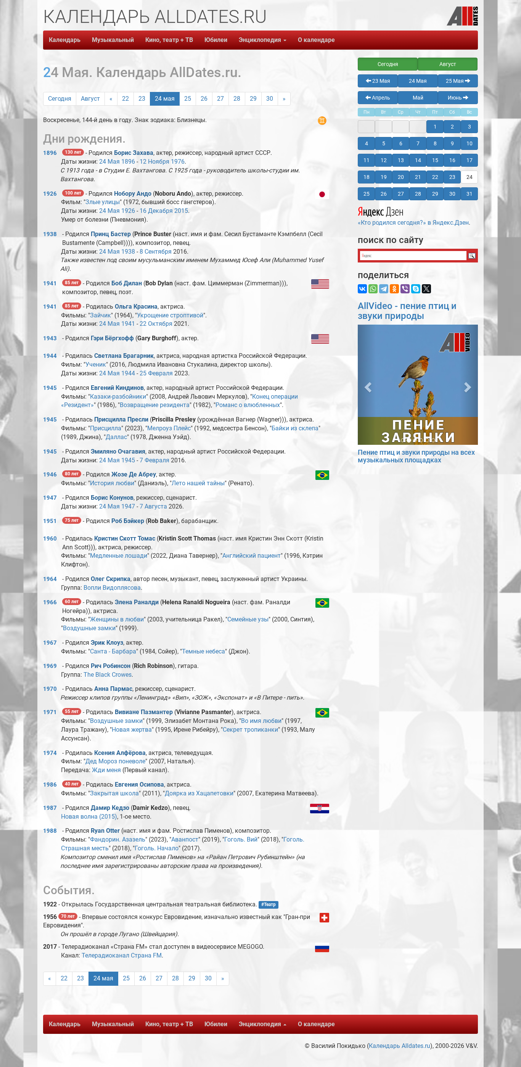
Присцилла (105, 428)
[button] (367, 385)
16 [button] (452, 160)
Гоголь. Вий (240, 839)
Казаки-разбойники (118, 396)
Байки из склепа (295, 428)
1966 (50, 602)
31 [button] (469, 194)
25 (187, 98)
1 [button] (435, 127)
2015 (181, 210)
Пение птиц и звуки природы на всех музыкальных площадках (416, 456)
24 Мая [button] (418, 81)
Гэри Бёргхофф (112, 338)
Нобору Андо (132, 193)
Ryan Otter (105, 830)
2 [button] (452, 127)
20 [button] (401, 177)
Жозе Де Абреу (133, 474)
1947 (50, 497)
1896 (50, 153)
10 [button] (469, 143)
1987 (50, 808)
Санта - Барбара (113, 651)
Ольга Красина (136, 306)
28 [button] (418, 194)
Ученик (95, 364)
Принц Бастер (111, 234)
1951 (50, 521)
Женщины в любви (117, 619)
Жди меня (106, 770)
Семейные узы (248, 619)
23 (141, 98)
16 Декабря (156, 210)
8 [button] (435, 143)
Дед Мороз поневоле (115, 761)
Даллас (116, 437)
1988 (50, 830)
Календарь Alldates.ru (399, 1045)
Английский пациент (251, 555)
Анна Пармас (113, 688)
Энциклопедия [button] (261, 39)
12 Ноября (154, 161)
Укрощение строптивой (170, 315)
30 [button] (452, 194)
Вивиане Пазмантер (144, 712)
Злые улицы (102, 202)
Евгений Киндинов (117, 387)
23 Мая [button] (380, 81)
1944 (50, 355)
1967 (50, 642)
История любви (112, 483)
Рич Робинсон (110, 665)
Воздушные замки (89, 628)
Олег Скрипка (110, 579)
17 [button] (469, 160)
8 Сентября (156, 251)
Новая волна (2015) (89, 816)
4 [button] (366, 143)
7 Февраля (154, 460)
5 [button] (383, 143)
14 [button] (418, 160)
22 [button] (435, 177)
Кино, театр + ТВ (169, 39)
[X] (426, 288)
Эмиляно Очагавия (118, 451)
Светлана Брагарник (124, 355)
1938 (50, 234)
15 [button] (435, 160)
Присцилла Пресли (121, 419)
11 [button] (366, 160)
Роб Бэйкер (127, 521)
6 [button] (400, 143)
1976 (178, 161)
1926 (50, 193)
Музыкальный (113, 39)
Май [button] (418, 98)
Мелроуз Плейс (169, 428)
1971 (50, 712)
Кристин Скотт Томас (124, 538)
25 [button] (366, 194)
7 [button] (418, 143)
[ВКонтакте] (362, 288)
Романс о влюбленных (247, 405)
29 (253, 98)
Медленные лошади (118, 555)
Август (90, 98)
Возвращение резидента (155, 405)
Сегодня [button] (388, 64)
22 (125, 98)
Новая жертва (132, 729)
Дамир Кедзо (110, 807)
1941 (50, 283)
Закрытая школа (114, 793)
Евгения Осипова (139, 784)
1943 (50, 338)
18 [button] (366, 177)
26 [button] (384, 194)
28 (236, 98)
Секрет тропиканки (250, 729)
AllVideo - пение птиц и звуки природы (407, 311)
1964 (50, 579)
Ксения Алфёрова (120, 752)
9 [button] (452, 143)
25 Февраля (156, 373)
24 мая (165, 98)
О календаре (316, 39)
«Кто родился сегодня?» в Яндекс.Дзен (413, 222)
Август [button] (447, 64)
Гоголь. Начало (156, 848)
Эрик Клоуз (107, 642)
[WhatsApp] (373, 288)
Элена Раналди (137, 602)
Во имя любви (261, 720)
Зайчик (100, 315)
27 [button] (401, 194)
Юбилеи (215, 39)
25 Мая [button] (455, 81)
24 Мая (109, 161)
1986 (50, 784)
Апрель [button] (380, 98)
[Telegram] (383, 288)
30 (269, 98)
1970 (50, 689)
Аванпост (184, 839)
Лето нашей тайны (198, 483)
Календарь (64, 39)
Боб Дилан (126, 283)
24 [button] (469, 177)
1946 (50, 474)
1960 (50, 538)
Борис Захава (133, 152)
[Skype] (415, 288)
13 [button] (401, 160)
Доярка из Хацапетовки (199, 793)
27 (220, 98)
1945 (50, 388)
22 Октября (156, 323)
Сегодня (59, 98)
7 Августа (153, 506)
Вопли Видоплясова (112, 587)
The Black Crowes (108, 674)
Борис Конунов (112, 497)
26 (204, 98)
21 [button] (418, 177)
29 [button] (435, 194)
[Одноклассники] (394, 288)
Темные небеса (203, 651)
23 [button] (452, 177)
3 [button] (469, 127)
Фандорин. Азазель (117, 839)
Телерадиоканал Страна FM (122, 955)
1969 (50, 666)
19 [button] (384, 177)
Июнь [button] (455, 98)
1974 (50, 753)
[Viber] (405, 288)
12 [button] (384, 160)
